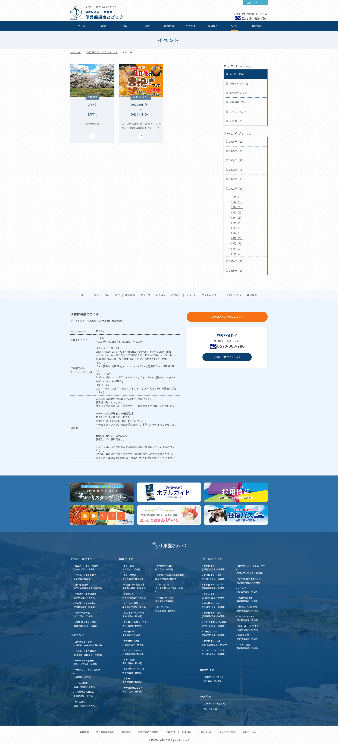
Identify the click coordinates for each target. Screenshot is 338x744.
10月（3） (237, 207)
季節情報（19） (238, 102)
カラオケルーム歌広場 (214, 703)
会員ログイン (254, 2)
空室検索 (257, 26)
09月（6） (237, 212)
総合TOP (75, 52)
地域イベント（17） (240, 83)
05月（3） (237, 233)
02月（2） (237, 248)
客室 (103, 26)
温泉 (125, 26)
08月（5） (237, 217)
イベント (235, 26)
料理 (147, 26)
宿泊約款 (126, 732)
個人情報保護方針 (105, 732)
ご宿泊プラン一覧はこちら (226, 316)
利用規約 (186, 732)
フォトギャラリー (211, 295)
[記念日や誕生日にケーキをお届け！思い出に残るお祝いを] (169, 515)
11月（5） (237, 202)
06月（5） (237, 228)
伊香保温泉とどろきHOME (101, 52)
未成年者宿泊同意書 (148, 732)
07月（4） (237, 223)
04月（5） (237, 238)
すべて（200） (237, 74)
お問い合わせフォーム (226, 357)
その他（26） (237, 121)
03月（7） (237, 243)
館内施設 (169, 26)
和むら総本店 (210, 709)
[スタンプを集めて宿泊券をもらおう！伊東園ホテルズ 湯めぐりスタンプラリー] (102, 492)
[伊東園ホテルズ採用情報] (236, 492)
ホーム (81, 26)
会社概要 (84, 732)
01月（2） (237, 254)
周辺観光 (213, 26)
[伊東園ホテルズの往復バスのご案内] (236, 515)
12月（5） (237, 197)
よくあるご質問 (227, 732)
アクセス (191, 26)
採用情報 (170, 732)
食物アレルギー (251, 732)
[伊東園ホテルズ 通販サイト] (102, 515)
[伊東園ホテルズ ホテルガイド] (169, 492)
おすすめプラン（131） (242, 93)
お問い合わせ (234, 295)
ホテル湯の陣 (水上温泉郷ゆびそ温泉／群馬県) (169, 588)
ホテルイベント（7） (241, 111)
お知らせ (176, 295)
